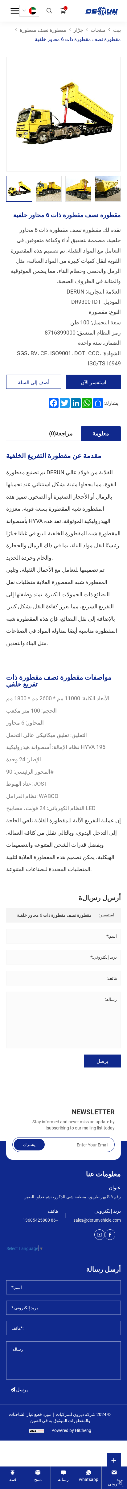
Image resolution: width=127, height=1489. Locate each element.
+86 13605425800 (40, 1220)
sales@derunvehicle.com (97, 1220)
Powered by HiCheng (71, 1430)
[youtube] (99, 1234)
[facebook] (110, 1234)
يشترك (29, 1144)
